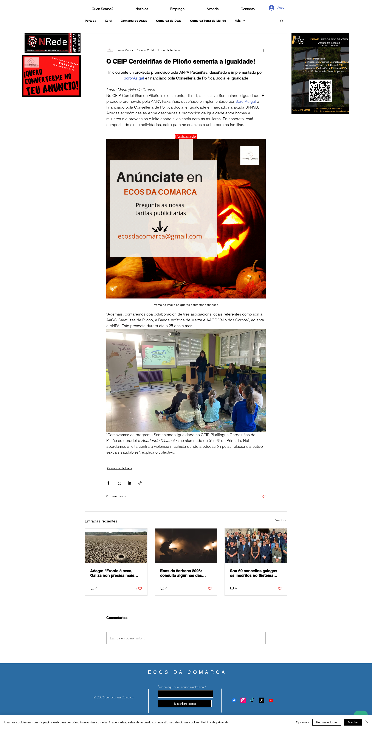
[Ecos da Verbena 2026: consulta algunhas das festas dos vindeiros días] (186, 545)
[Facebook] (234, 700)
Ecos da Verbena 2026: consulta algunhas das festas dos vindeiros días (183, 573)
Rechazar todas (327, 722)
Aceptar (352, 722)
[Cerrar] (366, 722)
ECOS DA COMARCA (187, 672)
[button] (282, 20)
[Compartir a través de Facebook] (108, 483)
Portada (90, 20)
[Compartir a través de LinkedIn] (129, 483)
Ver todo (281, 520)
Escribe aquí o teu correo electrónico (181, 686)
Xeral (108, 20)
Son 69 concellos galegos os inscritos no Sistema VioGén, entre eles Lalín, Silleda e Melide (253, 573)
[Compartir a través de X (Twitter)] (119, 483)
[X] (261, 700)
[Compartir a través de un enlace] (140, 483)
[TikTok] (252, 700)
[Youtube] (271, 700)
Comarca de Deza (168, 20)
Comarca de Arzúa (134, 20)
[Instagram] (243, 700)
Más (238, 20)
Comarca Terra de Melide (208, 20)
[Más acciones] (263, 50)
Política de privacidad (215, 722)
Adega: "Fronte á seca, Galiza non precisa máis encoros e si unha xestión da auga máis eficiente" (114, 573)
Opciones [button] (302, 722)
